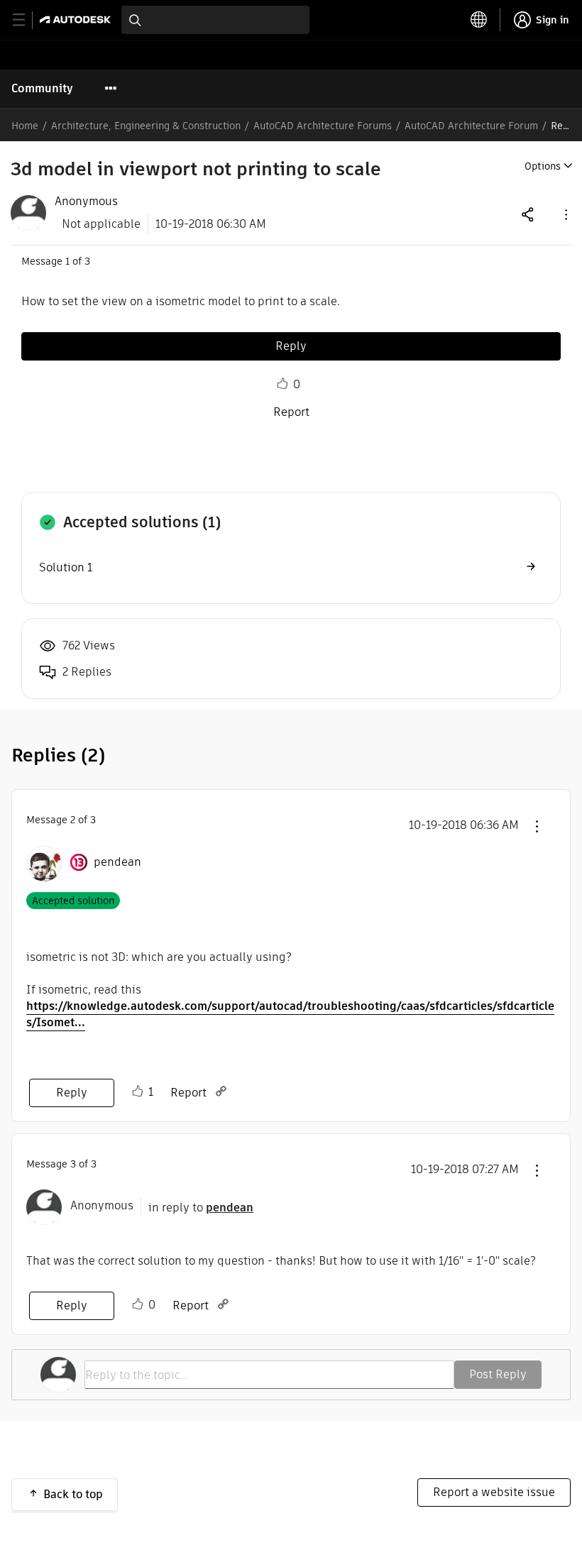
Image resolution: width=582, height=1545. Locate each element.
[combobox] (215, 20)
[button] (565, 214)
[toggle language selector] (479, 20)
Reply (291, 346)
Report (291, 412)
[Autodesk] (77, 19)
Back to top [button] (73, 1494)
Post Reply (498, 1374)
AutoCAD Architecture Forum (471, 126)
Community (42, 88)
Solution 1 (65, 567)
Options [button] (543, 166)
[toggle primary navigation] (26, 20)
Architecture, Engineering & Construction (146, 126)
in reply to (200, 1207)
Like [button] (282, 384)
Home (24, 126)
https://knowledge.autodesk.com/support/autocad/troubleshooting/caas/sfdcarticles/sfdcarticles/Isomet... (290, 1014)
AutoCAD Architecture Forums (322, 126)
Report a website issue (494, 1492)
